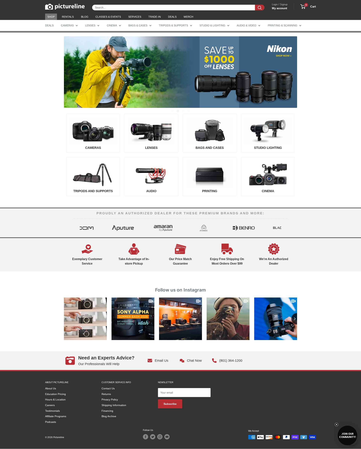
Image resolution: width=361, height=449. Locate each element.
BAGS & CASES (137, 25)
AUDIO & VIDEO (246, 25)
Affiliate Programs (55, 416)
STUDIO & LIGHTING (212, 25)
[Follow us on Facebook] (145, 436)
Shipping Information (114, 405)
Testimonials (52, 410)
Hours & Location (55, 399)
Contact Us (108, 388)
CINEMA (112, 25)
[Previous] (76, 228)
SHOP (51, 16)
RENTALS (68, 16)
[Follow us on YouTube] (167, 436)
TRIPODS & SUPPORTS (173, 25)
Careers (50, 405)
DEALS (172, 16)
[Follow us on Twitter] (152, 436)
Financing (107, 410)
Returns (106, 394)
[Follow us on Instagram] (159, 436)
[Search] (259, 7)
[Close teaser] (336, 424)
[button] (347, 435)
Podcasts (50, 421)
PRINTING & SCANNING (282, 25)
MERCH (188, 16)
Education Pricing (55, 394)
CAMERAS (67, 25)
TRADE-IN (154, 16)
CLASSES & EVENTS (108, 16)
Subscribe (170, 403)
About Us (50, 388)
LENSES (90, 25)
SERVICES (134, 16)
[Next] (284, 228)
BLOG (84, 16)
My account (279, 8)
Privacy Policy (110, 399)
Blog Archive (109, 416)
